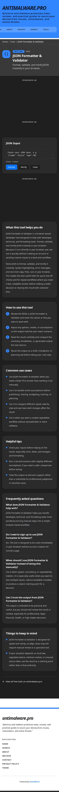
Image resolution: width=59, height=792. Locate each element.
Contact (34, 29)
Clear (35, 167)
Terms (5, 768)
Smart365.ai (34, 781)
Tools (46, 29)
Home (5, 41)
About (10, 29)
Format (11, 167)
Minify (24, 167)
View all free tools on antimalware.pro (24, 681)
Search (6, 748)
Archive (21, 29)
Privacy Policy (10, 764)
